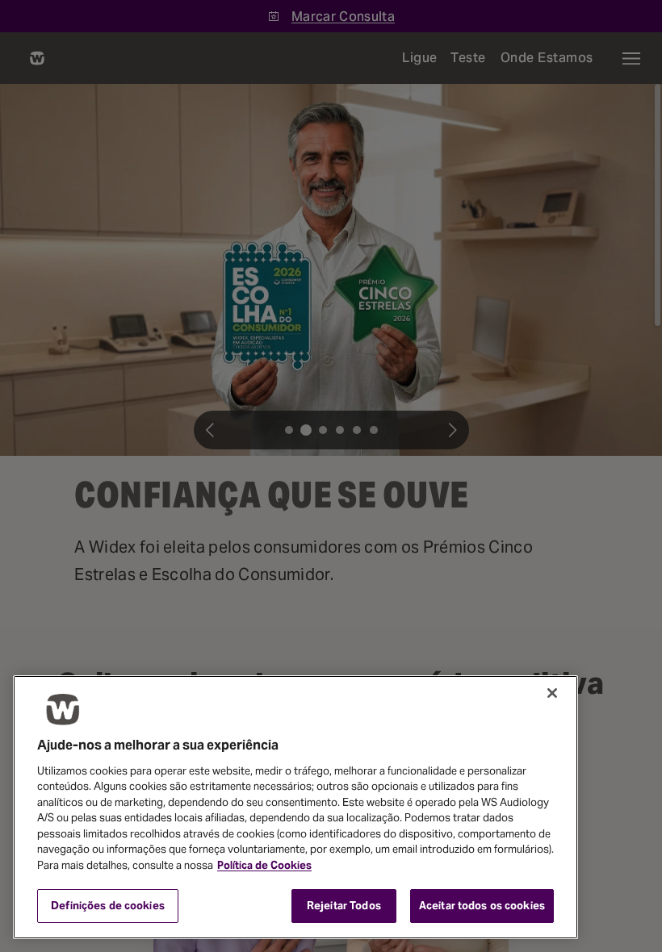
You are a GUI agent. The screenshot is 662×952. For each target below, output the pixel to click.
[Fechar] (552, 693)
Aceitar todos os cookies (482, 905)
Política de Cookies (264, 865)
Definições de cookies (108, 905)
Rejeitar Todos (344, 905)
